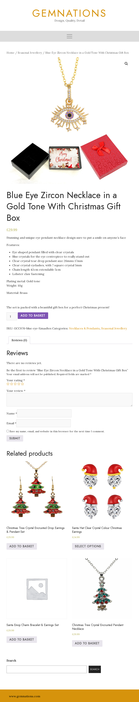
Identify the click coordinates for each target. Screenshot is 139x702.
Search (11, 660)
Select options (88, 546)
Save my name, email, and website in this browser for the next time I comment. (57, 431)
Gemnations (69, 13)
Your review (16, 391)
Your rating (16, 380)
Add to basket (33, 315)
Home (10, 52)
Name (12, 413)
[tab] (19, 340)
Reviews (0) (19, 340)
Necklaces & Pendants (84, 328)
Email (11, 423)
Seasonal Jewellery (30, 52)
